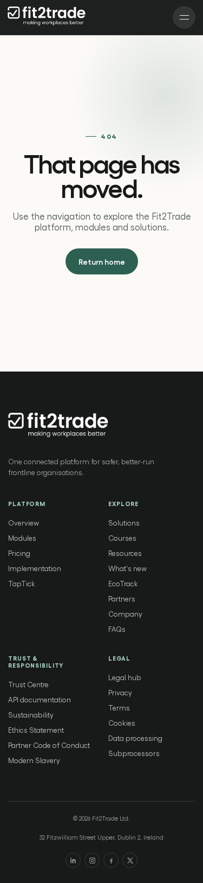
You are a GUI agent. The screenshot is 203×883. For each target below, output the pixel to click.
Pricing (19, 553)
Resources (125, 553)
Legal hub (124, 677)
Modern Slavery (34, 760)
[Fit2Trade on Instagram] (92, 860)
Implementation (34, 568)
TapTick (21, 583)
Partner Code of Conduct (49, 745)
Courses (122, 538)
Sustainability (31, 715)
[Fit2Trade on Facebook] (111, 860)
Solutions (124, 523)
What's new (127, 568)
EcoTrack (123, 583)
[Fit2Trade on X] (129, 860)
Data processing (135, 738)
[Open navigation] (184, 17)
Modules (22, 538)
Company (125, 614)
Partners (121, 598)
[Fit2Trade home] (48, 17)
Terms (119, 707)
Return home (101, 261)
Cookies (121, 723)
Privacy (120, 692)
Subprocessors (134, 753)
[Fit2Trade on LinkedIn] (73, 860)
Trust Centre (28, 684)
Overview (23, 523)
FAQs (117, 629)
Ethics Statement (36, 730)
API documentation (39, 699)
